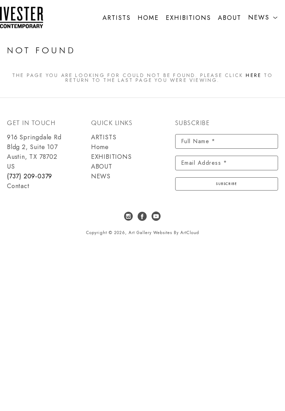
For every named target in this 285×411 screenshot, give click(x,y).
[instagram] (128, 216)
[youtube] (156, 216)
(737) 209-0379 (29, 176)
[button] (263, 18)
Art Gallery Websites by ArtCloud (164, 233)
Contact (18, 186)
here (253, 75)
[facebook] (142, 216)
